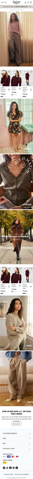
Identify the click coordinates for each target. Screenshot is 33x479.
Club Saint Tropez (9, 448)
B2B (4, 443)
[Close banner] (30, 6)
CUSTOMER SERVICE (10, 433)
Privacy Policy (8, 474)
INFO (4, 438)
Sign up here (16, 424)
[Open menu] (2, 2)
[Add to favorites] (9, 71)
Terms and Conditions (22, 474)
